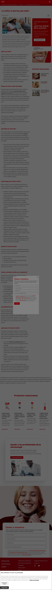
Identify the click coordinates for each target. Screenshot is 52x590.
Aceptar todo (4, 587)
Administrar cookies (4, 583)
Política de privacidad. (34, 580)
